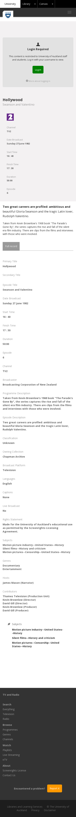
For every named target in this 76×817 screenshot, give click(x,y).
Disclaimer (50, 810)
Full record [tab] (11, 246)
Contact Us (9, 775)
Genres (7, 734)
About (6, 765)
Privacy (35, 810)
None (6, 497)
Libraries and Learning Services (24, 806)
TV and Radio (11, 694)
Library (26, 3)
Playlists (7, 750)
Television (8, 714)
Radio (6, 718)
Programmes (10, 729)
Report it (55, 788)
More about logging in (39, 81)
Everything (8, 709)
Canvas (43, 3)
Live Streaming (11, 755)
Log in (38, 69)
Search (7, 704)
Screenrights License (14, 770)
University (10, 3)
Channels (8, 739)
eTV (5, 759)
